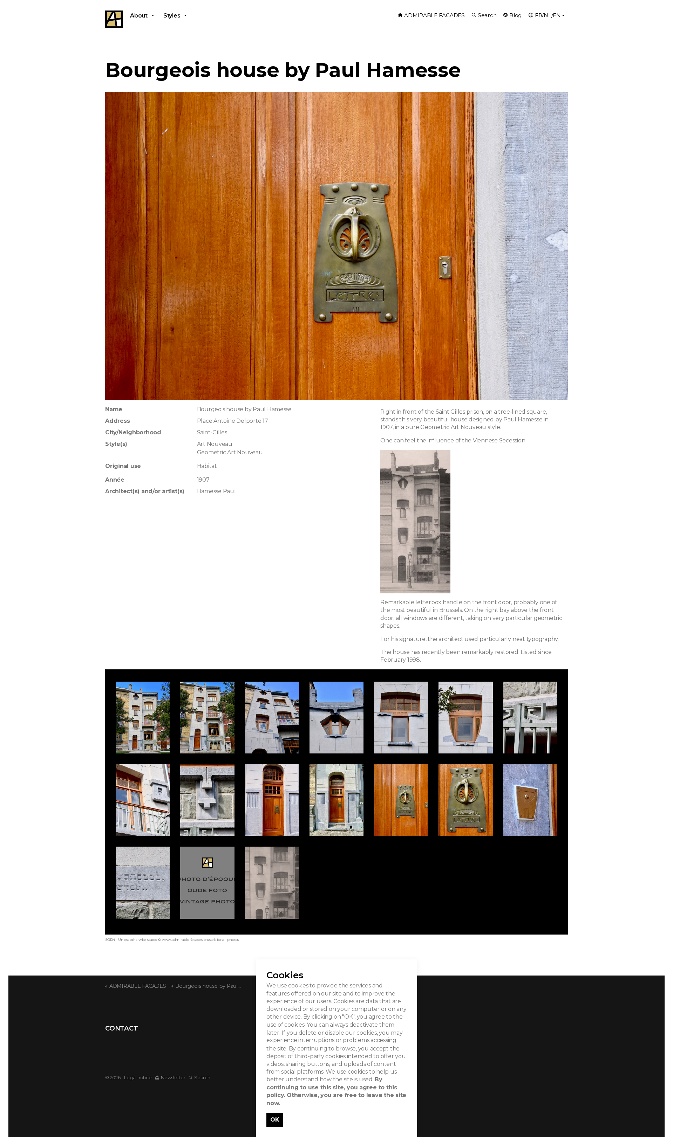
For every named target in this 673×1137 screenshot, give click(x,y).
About (139, 15)
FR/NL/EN (548, 15)
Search (487, 15)
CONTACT (121, 1028)
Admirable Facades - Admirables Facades (114, 19)
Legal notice (137, 1077)
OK (274, 1119)
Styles (172, 15)
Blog (515, 15)
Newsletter (173, 1077)
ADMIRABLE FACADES (434, 15)
